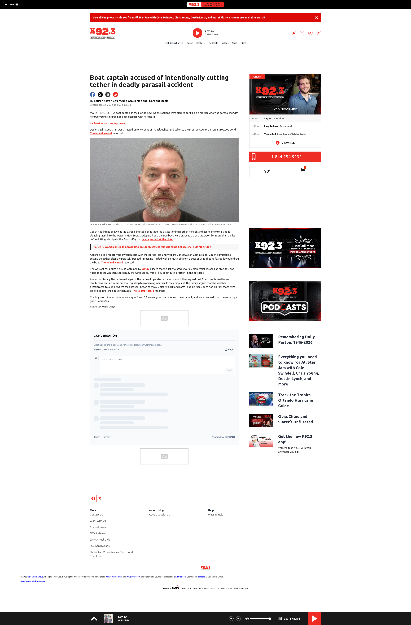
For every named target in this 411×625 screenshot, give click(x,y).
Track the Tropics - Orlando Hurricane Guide (295, 400)
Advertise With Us (159, 514)
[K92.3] (205, 4)
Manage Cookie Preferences (34, 581)
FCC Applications (100, 545)
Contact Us (96, 514)
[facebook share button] (92, 94)
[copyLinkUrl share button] (115, 94)
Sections (9, 4)
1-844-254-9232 (286, 156)
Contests (201, 43)
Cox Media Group (35, 577)
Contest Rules (98, 527)
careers (201, 577)
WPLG (145, 268)
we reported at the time (157, 239)
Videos (225, 43)
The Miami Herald (101, 133)
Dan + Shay (211, 34)
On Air (190, 43)
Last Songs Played (174, 43)
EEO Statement (98, 533)
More (243, 43)
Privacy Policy (133, 577)
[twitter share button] (100, 94)
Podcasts (213, 43)
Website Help (215, 514)
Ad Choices (180, 577)
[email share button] (107, 94)
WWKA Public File (100, 539)
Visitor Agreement (113, 577)
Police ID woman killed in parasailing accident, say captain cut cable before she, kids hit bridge (152, 246)
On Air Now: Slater (285, 108)
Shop (234, 43)
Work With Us (98, 520)
